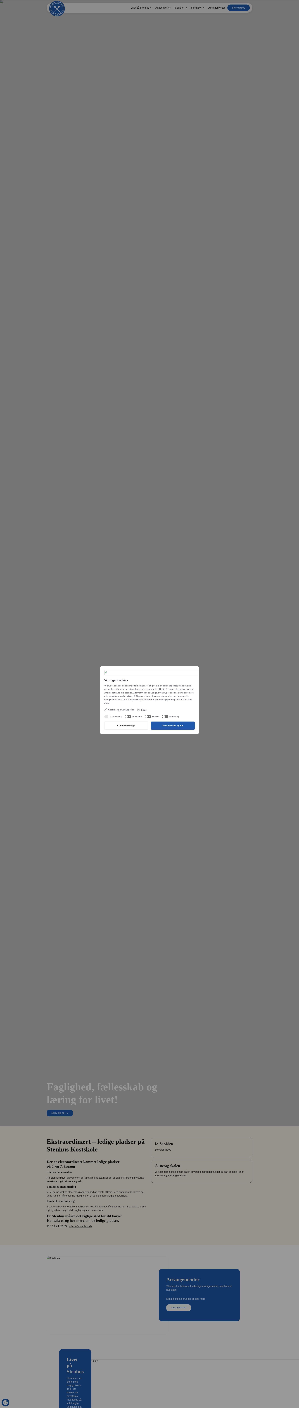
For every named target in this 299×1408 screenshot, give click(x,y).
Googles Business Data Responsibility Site (125, 699)
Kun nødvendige (126, 725)
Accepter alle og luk (172, 725)
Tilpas (144, 710)
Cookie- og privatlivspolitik (121, 709)
